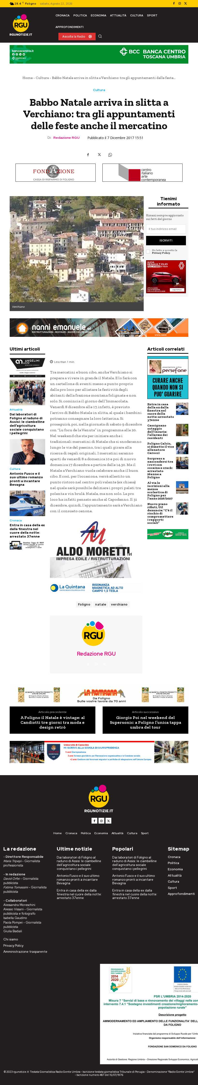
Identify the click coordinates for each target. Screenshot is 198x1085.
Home (27, 78)
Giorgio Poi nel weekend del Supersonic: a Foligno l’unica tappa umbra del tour (145, 722)
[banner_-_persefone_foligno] (167, 377)
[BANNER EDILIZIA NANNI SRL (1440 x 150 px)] (99, 327)
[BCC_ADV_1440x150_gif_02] (99, 54)
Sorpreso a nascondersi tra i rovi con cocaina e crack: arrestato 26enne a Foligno (160, 468)
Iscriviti (166, 240)
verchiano (119, 604)
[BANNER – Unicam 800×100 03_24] (99, 752)
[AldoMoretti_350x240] (96, 549)
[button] (100, 36)
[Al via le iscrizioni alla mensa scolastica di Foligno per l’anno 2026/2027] (182, 487)
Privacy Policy (161, 252)
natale (100, 604)
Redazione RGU (66, 138)
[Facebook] (174, 4)
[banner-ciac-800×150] (142, 173)
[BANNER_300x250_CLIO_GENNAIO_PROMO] (166, 276)
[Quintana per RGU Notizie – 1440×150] (96, 588)
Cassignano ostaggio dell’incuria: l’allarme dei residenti (157, 432)
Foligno (84, 604)
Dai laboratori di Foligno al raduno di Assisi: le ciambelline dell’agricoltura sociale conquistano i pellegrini (27, 423)
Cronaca (16, 520)
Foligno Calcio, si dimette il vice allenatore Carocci (160, 448)
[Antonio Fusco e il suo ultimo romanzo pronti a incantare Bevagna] (27, 452)
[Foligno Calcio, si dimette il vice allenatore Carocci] (182, 448)
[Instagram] (180, 4)
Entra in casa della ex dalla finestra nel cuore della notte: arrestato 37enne (27, 531)
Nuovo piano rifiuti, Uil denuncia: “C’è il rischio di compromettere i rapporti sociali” (160, 513)
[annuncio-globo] (167, 534)
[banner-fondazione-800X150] (55, 173)
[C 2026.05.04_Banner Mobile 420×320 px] (27, 368)
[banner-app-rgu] (27, 545)
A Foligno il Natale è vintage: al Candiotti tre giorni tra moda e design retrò (53, 722)
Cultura (42, 78)
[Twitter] (185, 4)
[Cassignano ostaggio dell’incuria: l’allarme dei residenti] (182, 430)
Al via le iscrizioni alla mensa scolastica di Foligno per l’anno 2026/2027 (159, 490)
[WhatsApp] (110, 155)
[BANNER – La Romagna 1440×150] (99, 695)
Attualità (16, 409)
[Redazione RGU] (96, 633)
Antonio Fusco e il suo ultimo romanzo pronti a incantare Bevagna (26, 479)
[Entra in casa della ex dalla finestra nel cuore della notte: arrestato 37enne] (27, 503)
